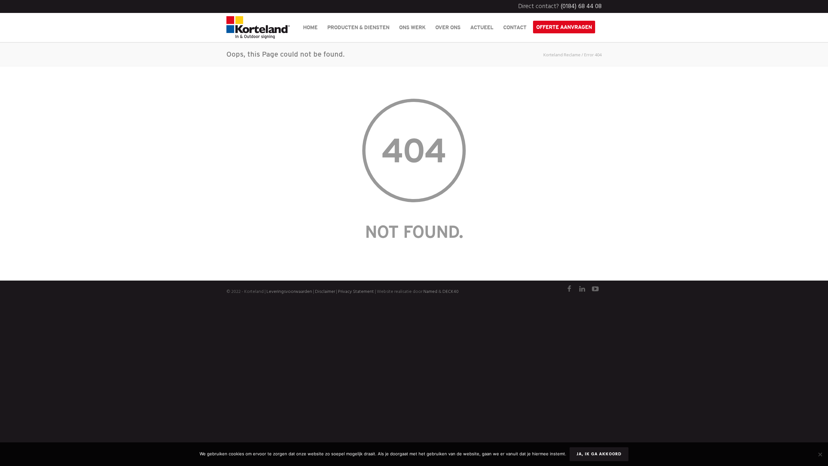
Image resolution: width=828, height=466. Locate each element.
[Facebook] (569, 289)
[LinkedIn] (582, 289)
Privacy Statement (356, 291)
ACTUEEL (482, 27)
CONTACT (515, 27)
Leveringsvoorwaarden (289, 291)
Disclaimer (324, 291)
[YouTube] (595, 289)
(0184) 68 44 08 (581, 6)
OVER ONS (448, 27)
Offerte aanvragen (564, 27)
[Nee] (820, 454)
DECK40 (450, 291)
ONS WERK (412, 27)
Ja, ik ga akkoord (599, 454)
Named (430, 291)
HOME (310, 27)
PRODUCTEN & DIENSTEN (358, 27)
